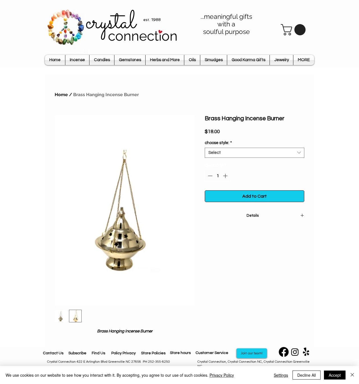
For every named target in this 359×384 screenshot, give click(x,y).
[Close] (352, 375)
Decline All (306, 375)
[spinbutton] (217, 175)
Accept (335, 375)
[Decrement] (209, 175)
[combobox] (254, 153)
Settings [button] (281, 375)
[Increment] (226, 175)
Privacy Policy (222, 375)
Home (61, 94)
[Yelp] (306, 352)
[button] (294, 29)
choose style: (218, 143)
